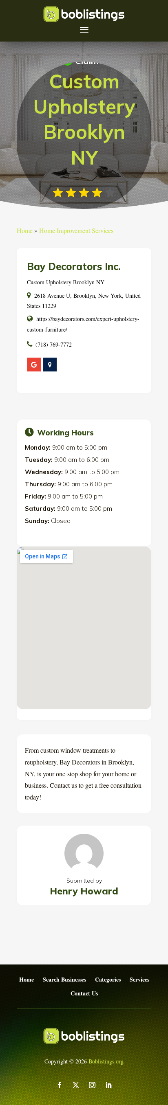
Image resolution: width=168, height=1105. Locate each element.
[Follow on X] (75, 1085)
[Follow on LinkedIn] (108, 1085)
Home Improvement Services (76, 230)
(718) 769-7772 (53, 344)
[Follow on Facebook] (59, 1085)
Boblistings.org (106, 1061)
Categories (108, 980)
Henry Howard (84, 891)
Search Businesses (64, 980)
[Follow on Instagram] (92, 1085)
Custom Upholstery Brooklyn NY (65, 282)
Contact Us (84, 993)
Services (139, 980)
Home (25, 230)
